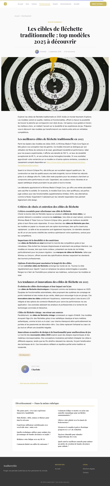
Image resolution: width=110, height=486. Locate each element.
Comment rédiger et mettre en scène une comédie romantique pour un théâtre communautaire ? (73, 413)
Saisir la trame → (98, 4)
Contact (86, 472)
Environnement (65, 4)
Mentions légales (89, 469)
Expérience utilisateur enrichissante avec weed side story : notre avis (32, 426)
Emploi (55, 4)
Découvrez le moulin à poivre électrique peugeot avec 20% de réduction (73, 428)
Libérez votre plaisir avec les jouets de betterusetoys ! (72, 421)
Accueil (20, 4)
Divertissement (44, 4)
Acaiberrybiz (10, 465)
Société (76, 4)
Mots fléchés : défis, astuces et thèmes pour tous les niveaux (33, 419)
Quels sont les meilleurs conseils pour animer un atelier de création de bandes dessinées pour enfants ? (75, 443)
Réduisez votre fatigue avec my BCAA (31, 439)
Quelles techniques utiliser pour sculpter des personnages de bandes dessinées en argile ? (34, 433)
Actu (27, 4)
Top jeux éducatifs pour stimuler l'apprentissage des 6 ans (70, 435)
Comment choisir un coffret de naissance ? (33, 444)
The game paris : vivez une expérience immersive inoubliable (31, 412)
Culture (34, 4)
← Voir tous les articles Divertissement (33, 383)
